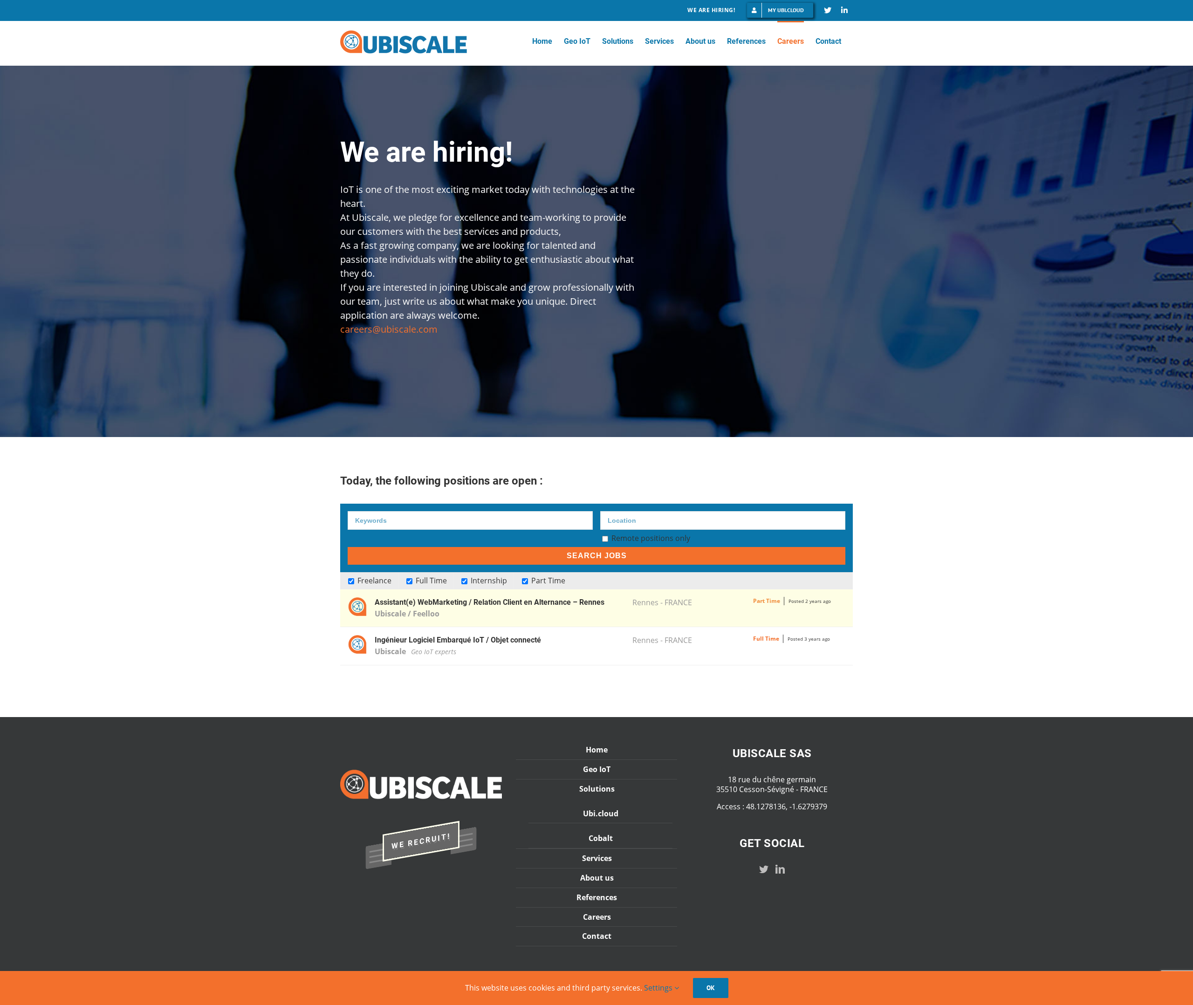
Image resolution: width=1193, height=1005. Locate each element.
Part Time (547, 580)
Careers (597, 917)
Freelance (373, 580)
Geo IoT (596, 769)
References (596, 897)
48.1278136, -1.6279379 (786, 806)
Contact (596, 936)
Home (597, 750)
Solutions (597, 789)
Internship (488, 580)
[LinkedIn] (780, 869)
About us (597, 878)
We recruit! (421, 841)
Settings (659, 988)
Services (597, 858)
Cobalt (601, 838)
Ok (710, 988)
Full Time (430, 580)
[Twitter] (763, 869)
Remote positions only (650, 538)
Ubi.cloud (600, 813)
